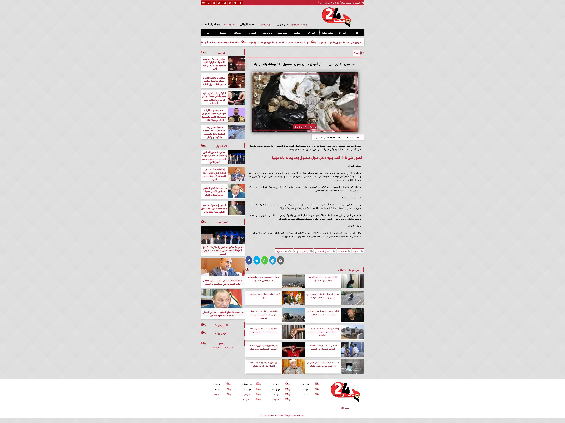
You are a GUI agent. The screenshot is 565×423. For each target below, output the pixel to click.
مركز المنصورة (282, 251)
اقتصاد (252, 32)
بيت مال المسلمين (324, 251)
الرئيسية (305, 384)
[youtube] (230, 3)
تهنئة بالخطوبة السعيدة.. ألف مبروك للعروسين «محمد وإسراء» (313, 42)
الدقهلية (357, 251)
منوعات (237, 32)
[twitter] (235, 3)
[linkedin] (224, 3)
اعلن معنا (217, 394)
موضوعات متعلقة (348, 269)
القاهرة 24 (343, 251)
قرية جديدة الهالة (302, 251)
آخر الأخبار (221, 145)
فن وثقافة (282, 32)
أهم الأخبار (222, 221)
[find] (214, 3)
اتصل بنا (246, 399)
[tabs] (203, 3)
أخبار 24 (342, 32)
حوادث (297, 32)
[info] (208, 3)
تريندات (223, 32)
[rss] (219, 3)
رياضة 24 (312, 32)
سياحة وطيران (327, 32)
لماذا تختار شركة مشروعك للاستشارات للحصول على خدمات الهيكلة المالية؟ (237, 42)
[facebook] (240, 3)
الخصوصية (275, 399)
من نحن (246, 394)
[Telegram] (272, 260)
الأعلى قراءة (222, 324)
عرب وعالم (267, 32)
